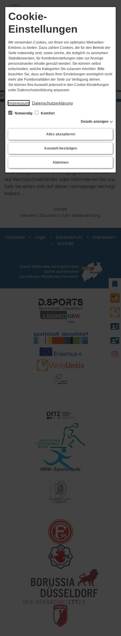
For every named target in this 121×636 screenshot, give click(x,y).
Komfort (47, 113)
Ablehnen (60, 162)
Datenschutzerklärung (52, 103)
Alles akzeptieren (60, 134)
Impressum (18, 103)
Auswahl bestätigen (60, 148)
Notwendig (23, 113)
